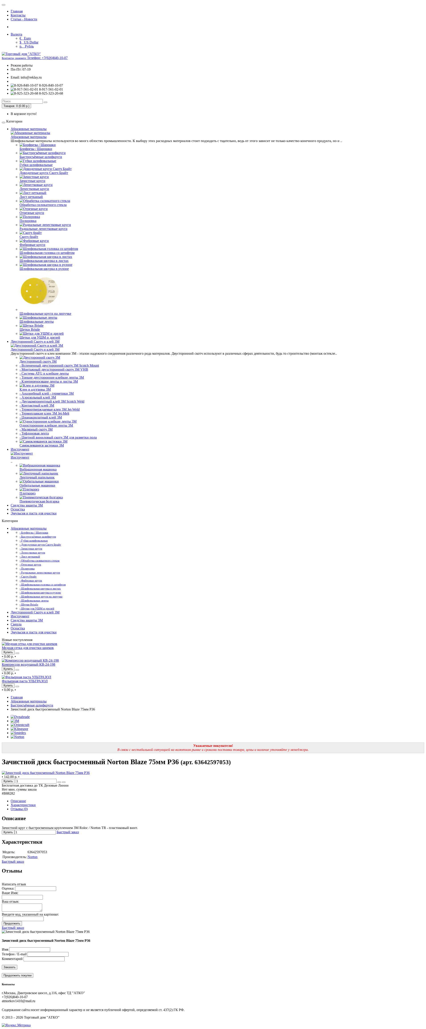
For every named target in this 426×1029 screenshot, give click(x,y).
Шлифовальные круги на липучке (45, 313)
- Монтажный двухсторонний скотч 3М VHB (54, 369)
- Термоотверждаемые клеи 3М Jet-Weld (50, 409)
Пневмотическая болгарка (39, 501)
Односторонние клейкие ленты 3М (46, 425)
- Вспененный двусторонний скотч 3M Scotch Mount (59, 365)
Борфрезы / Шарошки (36, 149)
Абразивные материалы (29, 129)
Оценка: (8, 888)
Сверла (16, 624)
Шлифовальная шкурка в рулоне (44, 269)
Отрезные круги (32, 213)
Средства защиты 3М (27, 505)
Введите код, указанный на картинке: (30, 914)
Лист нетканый (31, 197)
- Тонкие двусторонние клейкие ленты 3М (52, 377)
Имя (5, 949)
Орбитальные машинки (37, 485)
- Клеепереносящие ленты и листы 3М (49, 381)
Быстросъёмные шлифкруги (41, 157)
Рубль (27, 46)
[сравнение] (17, 653)
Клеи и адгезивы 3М (35, 389)
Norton (32, 857)
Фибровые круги (32, 245)
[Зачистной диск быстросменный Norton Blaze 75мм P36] (46, 773)
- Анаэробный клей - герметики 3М (47, 393)
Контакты (18, 15)
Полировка (28, 221)
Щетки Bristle (30, 329)
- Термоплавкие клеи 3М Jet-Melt (44, 413)
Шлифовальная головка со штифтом (47, 253)
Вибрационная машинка (38, 469)
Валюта (16, 34)
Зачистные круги (32, 181)
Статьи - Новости (24, 19)
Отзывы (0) (19, 809)
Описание (18, 801)
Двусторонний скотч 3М (38, 361)
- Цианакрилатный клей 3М (41, 417)
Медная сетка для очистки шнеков (28, 648)
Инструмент (20, 449)
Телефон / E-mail (14, 954)
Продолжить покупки (18, 975)
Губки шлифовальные (36, 165)
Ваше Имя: (10, 893)
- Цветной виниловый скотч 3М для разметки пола (58, 437)
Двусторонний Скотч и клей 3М (35, 341)
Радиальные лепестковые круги (43, 229)
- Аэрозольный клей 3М (38, 397)
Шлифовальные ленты (37, 321)
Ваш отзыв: (10, 901)
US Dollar (29, 42)
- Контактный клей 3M (37, 405)
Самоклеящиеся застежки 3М (42, 445)
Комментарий (12, 959)
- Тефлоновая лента (34, 433)
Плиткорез (28, 493)
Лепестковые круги (34, 189)
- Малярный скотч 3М (36, 429)
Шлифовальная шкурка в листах (44, 261)
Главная (17, 11)
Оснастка (18, 509)
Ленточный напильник (37, 477)
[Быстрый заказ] (59, 782)
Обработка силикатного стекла (43, 205)
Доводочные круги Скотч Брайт (44, 173)
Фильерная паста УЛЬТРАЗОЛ (25, 681)
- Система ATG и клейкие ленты (44, 373)
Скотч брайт (29, 237)
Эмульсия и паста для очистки (34, 513)
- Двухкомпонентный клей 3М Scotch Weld (52, 401)
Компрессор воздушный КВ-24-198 (28, 664)
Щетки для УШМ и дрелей (40, 337)
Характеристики (23, 805)
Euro (25, 38)
